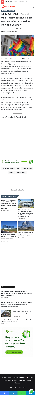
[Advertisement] (17, 138)
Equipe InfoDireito (8, 28)
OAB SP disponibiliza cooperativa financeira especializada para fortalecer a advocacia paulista (22, 313)
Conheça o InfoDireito (10, 380)
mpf (11, 172)
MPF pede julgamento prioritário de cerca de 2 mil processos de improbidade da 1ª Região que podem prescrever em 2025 (25, 213)
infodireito (30, 377)
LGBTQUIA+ (28, 168)
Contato (17, 383)
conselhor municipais (11, 168)
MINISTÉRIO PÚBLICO (8, 11)
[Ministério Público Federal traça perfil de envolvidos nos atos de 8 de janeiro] (26, 226)
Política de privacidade (25, 380)
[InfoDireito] (8, 6)
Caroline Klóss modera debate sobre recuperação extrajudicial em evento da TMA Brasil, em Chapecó (16, 293)
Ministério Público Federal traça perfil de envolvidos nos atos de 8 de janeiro (25, 234)
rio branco (21, 172)
